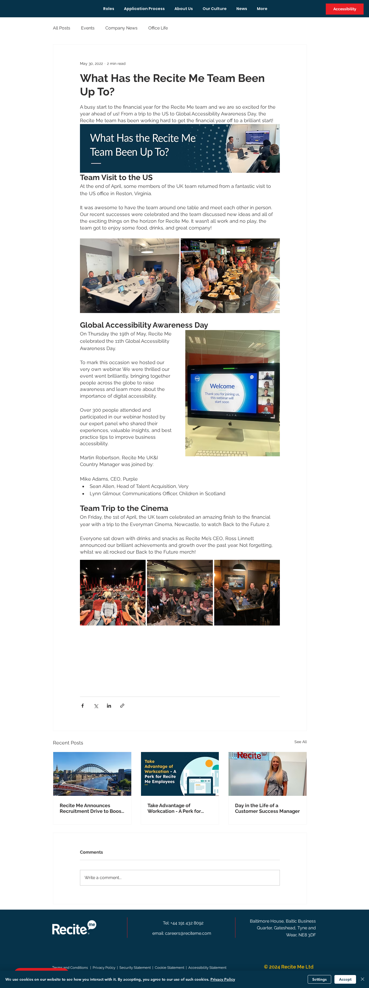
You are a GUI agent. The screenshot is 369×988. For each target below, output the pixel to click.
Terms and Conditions (70, 968)
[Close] (362, 979)
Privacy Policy (222, 979)
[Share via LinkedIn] (109, 705)
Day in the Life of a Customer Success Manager (267, 808)
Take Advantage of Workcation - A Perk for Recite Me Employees (174, 808)
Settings (319, 979)
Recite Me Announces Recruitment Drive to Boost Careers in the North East (91, 808)
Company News (121, 28)
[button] (345, 9)
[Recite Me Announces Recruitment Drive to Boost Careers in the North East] (92, 774)
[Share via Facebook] (82, 705)
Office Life (158, 28)
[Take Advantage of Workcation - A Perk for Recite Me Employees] (180, 774)
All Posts (61, 28)
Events (88, 28)
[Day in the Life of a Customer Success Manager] (268, 774)
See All (300, 742)
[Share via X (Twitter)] (95, 705)
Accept (345, 979)
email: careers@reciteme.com (181, 933)
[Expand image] (129, 275)
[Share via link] (122, 705)
